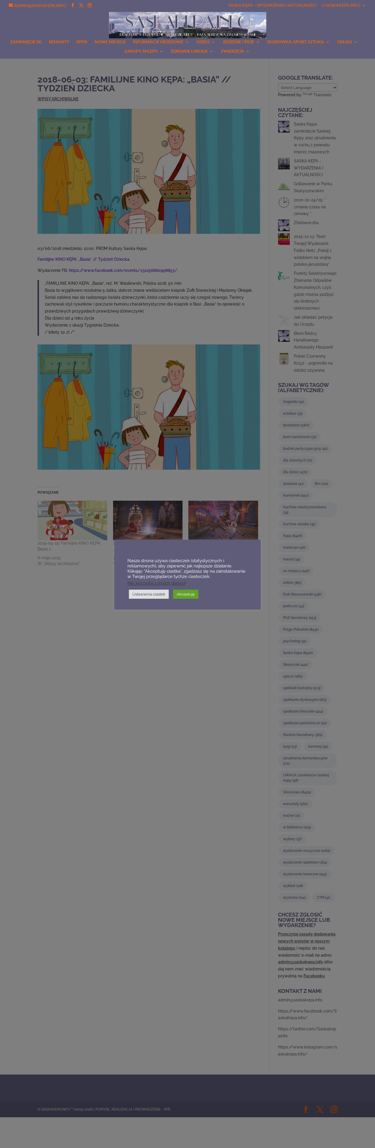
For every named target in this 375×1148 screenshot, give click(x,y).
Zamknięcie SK (26, 42)
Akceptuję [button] (186, 594)
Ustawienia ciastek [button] (148, 594)
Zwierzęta (232, 51)
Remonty (59, 42)
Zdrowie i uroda (189, 51)
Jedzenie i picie (238, 42)
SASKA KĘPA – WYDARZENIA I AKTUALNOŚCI (273, 5)
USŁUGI (344, 42)
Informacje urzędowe (158, 42)
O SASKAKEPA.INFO (341, 5)
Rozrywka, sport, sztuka (295, 42)
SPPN (81, 42)
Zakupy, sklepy (141, 51)
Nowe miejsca (110, 42)
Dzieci (203, 42)
